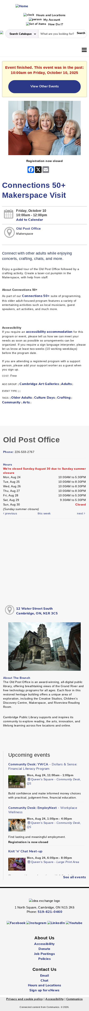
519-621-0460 (50, 912)
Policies (44, 959)
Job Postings (44, 954)
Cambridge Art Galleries (39, 384)
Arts (26, 402)
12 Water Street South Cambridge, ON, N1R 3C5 (37, 611)
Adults (66, 384)
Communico (74, 999)
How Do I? (55, 24)
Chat (44, 980)
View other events (44, 86)
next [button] (80, 513)
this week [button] (44, 513)
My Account (51, 20)
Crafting (64, 397)
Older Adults (21, 397)
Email (44, 975)
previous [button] (10, 513)
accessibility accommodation (49, 332)
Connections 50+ (36, 296)
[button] (84, 50)
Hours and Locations (50, 15)
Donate (44, 949)
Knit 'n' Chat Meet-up (25, 851)
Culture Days (44, 397)
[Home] (22, 6)
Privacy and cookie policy (24, 999)
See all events (74, 877)
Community (11, 402)
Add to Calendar (29, 220)
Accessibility (44, 944)
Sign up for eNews (44, 990)
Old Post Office (28, 228)
